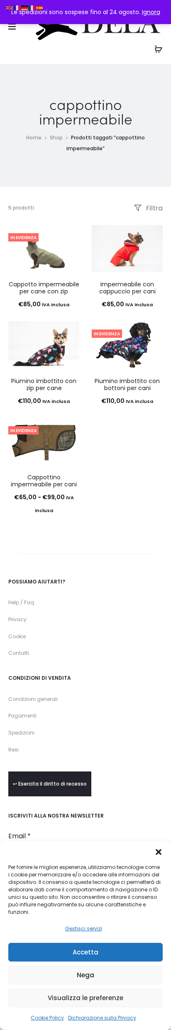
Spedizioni (21, 732)
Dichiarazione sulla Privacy (102, 1017)
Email (19, 836)
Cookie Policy (47, 1017)
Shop (56, 137)
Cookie (17, 636)
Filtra (153, 208)
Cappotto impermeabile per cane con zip (44, 287)
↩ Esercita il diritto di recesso (50, 783)
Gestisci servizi (83, 928)
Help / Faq (21, 602)
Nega (85, 975)
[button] (158, 851)
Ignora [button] (151, 12)
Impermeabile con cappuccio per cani (127, 287)
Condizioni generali (33, 699)
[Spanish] (40, 7)
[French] (17, 7)
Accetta (85, 952)
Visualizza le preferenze (85, 997)
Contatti (18, 653)
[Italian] (32, 7)
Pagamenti (22, 715)
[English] (10, 7)
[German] (25, 7)
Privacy (17, 619)
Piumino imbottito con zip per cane (43, 384)
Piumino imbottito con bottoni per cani (127, 384)
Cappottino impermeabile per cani (44, 480)
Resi (13, 749)
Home (34, 137)
